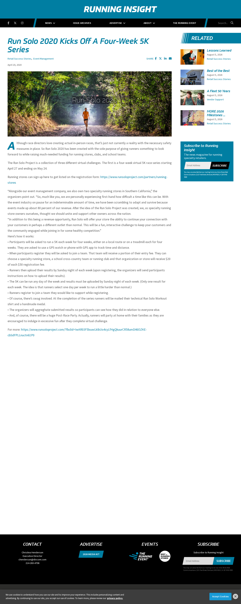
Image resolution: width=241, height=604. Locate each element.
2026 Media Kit (91, 554)
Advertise (116, 23)
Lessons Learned (219, 50)
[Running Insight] (120, 9)
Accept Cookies (220, 596)
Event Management (43, 58)
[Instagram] (24, 22)
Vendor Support (215, 99)
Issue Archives (82, 23)
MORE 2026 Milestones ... (216, 113)
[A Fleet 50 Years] (192, 98)
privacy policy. (115, 598)
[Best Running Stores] (163, 556)
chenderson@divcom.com (32, 559)
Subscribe (219, 165)
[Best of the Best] (192, 80)
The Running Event (184, 23)
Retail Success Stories (19, 58)
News (48, 23)
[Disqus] (90, 385)
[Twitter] (17, 22)
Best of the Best (218, 71)
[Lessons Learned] (192, 58)
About (148, 23)
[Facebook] (11, 22)
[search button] (231, 22)
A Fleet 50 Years (218, 91)
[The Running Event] (142, 556)
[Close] (235, 596)
